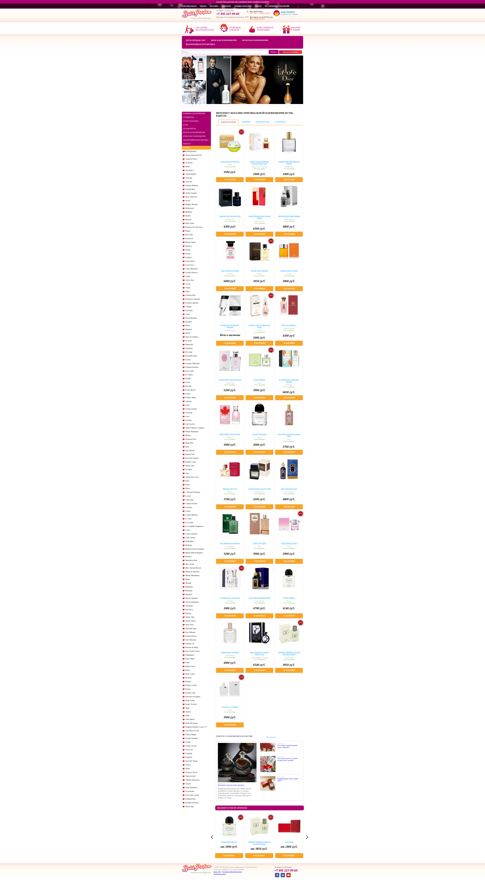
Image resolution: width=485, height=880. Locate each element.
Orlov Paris (189, 625)
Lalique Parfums (190, 503)
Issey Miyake (189, 450)
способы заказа (189, 6)
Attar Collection (190, 197)
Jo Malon (188, 469)
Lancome (188, 507)
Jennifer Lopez (190, 462)
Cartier (187, 276)
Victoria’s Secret (190, 772)
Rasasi (187, 670)
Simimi (187, 712)
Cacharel (188, 257)
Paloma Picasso (190, 636)
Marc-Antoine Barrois (192, 568)
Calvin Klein (189, 261)
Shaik (186, 708)
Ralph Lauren (189, 666)
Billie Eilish (189, 223)
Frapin (187, 394)
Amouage (188, 178)
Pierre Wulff (189, 659)
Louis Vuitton (189, 538)
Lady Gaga (188, 500)
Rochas (187, 689)
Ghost (187, 405)
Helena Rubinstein (191, 432)
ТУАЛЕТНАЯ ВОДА (191, 121)
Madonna (188, 545)
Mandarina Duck (190, 560)
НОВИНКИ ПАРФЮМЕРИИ (194, 113)
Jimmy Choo (189, 466)
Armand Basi (189, 189)
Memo (187, 579)
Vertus (187, 769)
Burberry (188, 246)
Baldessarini (189, 208)
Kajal (186, 481)
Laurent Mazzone (191, 515)
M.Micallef (188, 541)
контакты (226, 6)
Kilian (187, 488)
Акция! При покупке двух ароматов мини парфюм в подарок (242, 2)
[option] (229, 836)
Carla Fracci (189, 265)
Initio (186, 447)
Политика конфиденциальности (232, 872)
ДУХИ (185, 125)
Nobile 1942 (189, 617)
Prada (186, 663)
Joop (186, 473)
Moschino (188, 594)
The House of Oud (191, 731)
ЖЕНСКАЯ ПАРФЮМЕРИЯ (194, 132)
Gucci (187, 416)
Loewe (187, 530)
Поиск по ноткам (290, 52)
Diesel (187, 326)
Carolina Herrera (190, 273)
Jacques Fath (189, 454)
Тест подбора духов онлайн (277, 6)
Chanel (187, 288)
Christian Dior (190, 295)
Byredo (187, 254)
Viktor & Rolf (190, 776)
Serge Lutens (189, 700)
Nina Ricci (188, 610)
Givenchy (188, 413)
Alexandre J (189, 170)
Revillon (187, 678)
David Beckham (190, 318)
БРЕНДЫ (186, 148)
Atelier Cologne (190, 193)
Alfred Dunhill (190, 174)
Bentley (187, 216)
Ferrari (187, 382)
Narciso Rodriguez (191, 602)
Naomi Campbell (191, 598)
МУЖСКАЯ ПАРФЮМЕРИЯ (194, 136)
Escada (187, 360)
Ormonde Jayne (190, 628)
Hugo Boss (188, 443)
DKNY (187, 333)
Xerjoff (187, 784)
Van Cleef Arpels (190, 761)
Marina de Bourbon (191, 572)
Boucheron (188, 238)
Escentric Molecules (192, 363)
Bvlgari (187, 250)
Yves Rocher (189, 791)
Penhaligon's (189, 655)
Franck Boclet (189, 390)
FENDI (187, 379)
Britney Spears (190, 242)
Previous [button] (212, 837)
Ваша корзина (288, 12)
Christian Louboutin (192, 299)
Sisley (187, 716)
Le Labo (187, 519)
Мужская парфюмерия (255, 40)
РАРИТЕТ (187, 144)
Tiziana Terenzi (190, 746)
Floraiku (187, 386)
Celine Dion (189, 280)
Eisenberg (188, 348)
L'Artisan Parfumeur (192, 492)
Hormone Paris (190, 439)
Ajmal (187, 166)
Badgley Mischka (191, 204)
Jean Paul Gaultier (191, 458)
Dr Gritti (188, 341)
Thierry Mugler (190, 734)
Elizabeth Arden (190, 356)
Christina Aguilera (191, 303)
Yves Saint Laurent (191, 795)
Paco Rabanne (189, 632)
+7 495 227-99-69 (227, 14)
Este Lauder (189, 371)
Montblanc (188, 587)
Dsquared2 (188, 344)
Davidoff (188, 322)
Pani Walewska (190, 640)
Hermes (187, 435)
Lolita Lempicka (190, 534)
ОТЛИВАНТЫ (188, 117)
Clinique (187, 307)
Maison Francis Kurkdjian (194, 549)
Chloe (187, 291)
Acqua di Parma (190, 159)
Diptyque (188, 329)
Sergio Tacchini (190, 704)
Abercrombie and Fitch (193, 155)
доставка (214, 6)
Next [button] (306, 837)
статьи (258, 6)
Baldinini (188, 212)
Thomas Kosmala (191, 738)
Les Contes (188, 522)
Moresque (188, 591)
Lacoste (187, 496)
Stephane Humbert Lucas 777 (195, 727)
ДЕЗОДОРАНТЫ (189, 129)
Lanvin (187, 511)
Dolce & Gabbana (191, 337)
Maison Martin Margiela (193, 553)
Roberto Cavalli (190, 685)
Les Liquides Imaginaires (193, 526)
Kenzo (187, 485)
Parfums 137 (189, 644)
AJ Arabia (188, 163)
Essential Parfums (191, 367)
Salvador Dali (189, 693)
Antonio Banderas (191, 185)
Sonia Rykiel (189, 719)
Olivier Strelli (189, 621)
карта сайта (217, 872)
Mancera (187, 557)
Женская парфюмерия (224, 40)
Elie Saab (188, 352)
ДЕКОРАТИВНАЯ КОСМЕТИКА (195, 140)
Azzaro (187, 201)
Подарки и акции (295, 29)
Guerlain (188, 420)
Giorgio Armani (190, 409)
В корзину (230, 179)
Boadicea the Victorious (193, 227)
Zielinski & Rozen (191, 803)
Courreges (188, 310)
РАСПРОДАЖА (190, 151)
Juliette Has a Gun (191, 477)
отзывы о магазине (243, 6)
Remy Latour (189, 674)
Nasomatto (188, 606)
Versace (187, 765)
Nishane (187, 613)
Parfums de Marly (191, 647)
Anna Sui (188, 182)
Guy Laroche (189, 424)
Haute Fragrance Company (194, 428)
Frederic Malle (190, 397)
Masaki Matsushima (191, 575)
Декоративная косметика (200, 44)
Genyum (187, 401)
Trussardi (188, 753)
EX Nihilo (188, 375)
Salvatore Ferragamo (192, 697)
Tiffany (187, 742)
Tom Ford (188, 750)
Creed (187, 314)
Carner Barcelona (191, 269)
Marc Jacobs (189, 564)
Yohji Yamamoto (190, 787)
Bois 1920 (188, 235)
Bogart (187, 231)
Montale (187, 583)
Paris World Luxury (192, 651)
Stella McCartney (191, 723)
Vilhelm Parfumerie (192, 780)
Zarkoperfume (190, 799)
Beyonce (187, 220)
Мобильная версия (220, 874)
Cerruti (187, 284)
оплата (203, 6)
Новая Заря (189, 806)
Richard (187, 681)
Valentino (188, 757)
